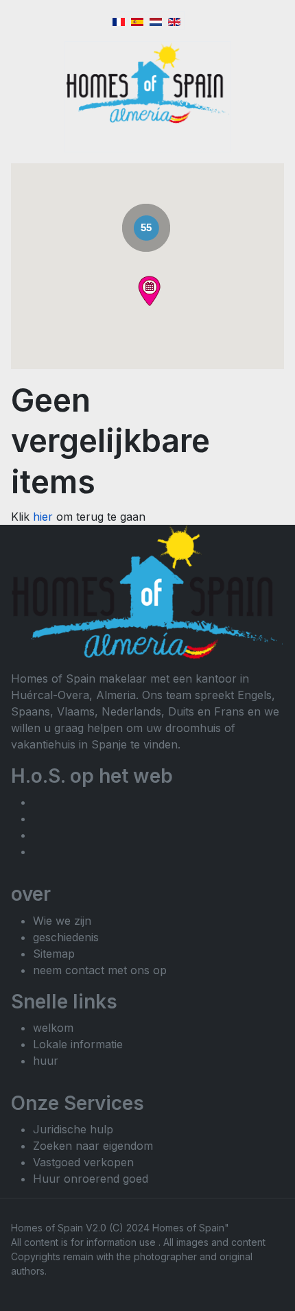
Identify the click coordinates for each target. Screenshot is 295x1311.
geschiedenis (66, 937)
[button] (149, 290)
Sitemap (54, 953)
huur (45, 1060)
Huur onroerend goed (90, 1178)
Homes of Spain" (190, 1227)
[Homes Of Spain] (148, 83)
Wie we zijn (62, 921)
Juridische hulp (73, 1129)
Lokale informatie (78, 1044)
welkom (53, 1028)
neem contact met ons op (100, 970)
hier (44, 516)
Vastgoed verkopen (83, 1162)
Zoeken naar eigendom (93, 1146)
